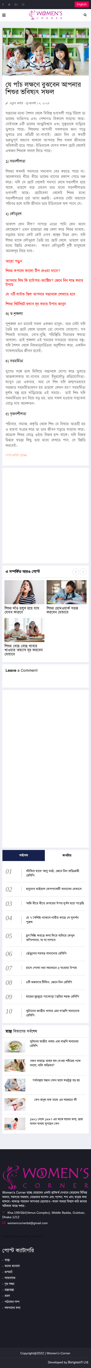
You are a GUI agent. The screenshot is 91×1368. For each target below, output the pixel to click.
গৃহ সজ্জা (9, 1284)
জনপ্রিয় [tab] (67, 855)
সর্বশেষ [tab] (23, 855)
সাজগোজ (10, 1278)
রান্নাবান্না (9, 1290)
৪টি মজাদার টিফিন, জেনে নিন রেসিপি (49, 982)
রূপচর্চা (8, 1272)
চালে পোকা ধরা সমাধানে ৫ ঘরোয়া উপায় (51, 968)
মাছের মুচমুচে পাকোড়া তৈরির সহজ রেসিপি (52, 996)
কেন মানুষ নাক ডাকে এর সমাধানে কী (55, 1100)
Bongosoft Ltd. (78, 1362)
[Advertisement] (45, 515)
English (82, 4)
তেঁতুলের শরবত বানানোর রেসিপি (46, 953)
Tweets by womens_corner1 (22, 1236)
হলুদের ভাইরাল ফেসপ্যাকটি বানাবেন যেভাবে (54, 889)
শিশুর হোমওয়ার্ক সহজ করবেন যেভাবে (62, 610)
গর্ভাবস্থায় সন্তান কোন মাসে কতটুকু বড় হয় (56, 1080)
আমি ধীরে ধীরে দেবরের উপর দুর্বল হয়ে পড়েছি (55, 903)
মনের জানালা (12, 1266)
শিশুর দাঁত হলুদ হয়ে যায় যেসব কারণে (21, 610)
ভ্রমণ (7, 1296)
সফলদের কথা (12, 1308)
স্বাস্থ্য (7, 1260)
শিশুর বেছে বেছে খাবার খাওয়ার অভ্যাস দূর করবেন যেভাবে (23, 650)
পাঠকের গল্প (12, 1302)
